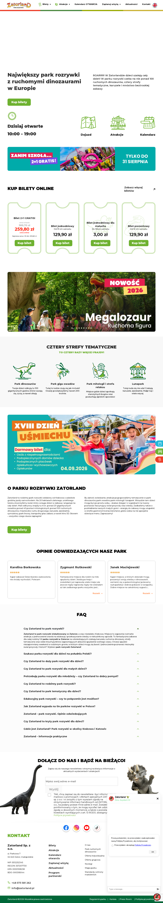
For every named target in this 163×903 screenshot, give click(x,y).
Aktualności (56, 867)
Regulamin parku (97, 899)
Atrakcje (54, 850)
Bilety (52, 845)
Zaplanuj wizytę (59, 863)
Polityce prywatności (65, 815)
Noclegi (88, 864)
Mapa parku (91, 868)
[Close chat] (157, 897)
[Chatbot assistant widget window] (134, 843)
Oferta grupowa (92, 860)
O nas (87, 845)
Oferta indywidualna (94, 856)
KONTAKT (19, 835)
